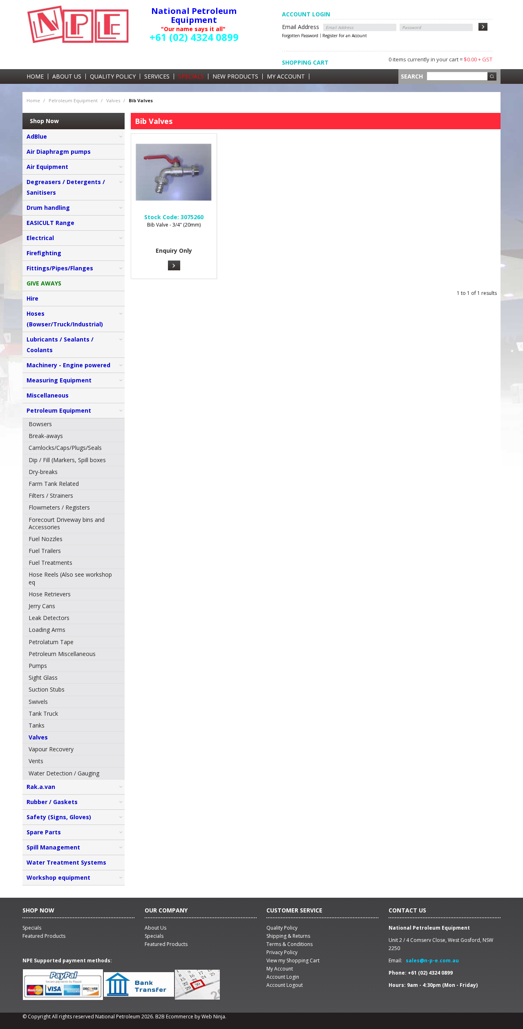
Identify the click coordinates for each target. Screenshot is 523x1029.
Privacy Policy (281, 952)
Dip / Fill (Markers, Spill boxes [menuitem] (67, 460)
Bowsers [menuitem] (40, 424)
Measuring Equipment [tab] (59, 380)
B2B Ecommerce (174, 1016)
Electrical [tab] (40, 238)
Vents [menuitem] (36, 761)
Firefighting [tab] (44, 253)
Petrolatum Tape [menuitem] (51, 642)
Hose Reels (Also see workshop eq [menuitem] (70, 578)
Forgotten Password (300, 36)
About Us (66, 76)
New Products (235, 76)
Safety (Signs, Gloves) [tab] (59, 817)
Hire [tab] (32, 298)
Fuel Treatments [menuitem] (50, 562)
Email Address (300, 27)
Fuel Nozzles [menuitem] (46, 539)
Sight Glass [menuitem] (43, 677)
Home (35, 76)
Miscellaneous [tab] (48, 395)
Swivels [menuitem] (38, 701)
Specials (191, 76)
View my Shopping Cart (293, 960)
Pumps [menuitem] (38, 666)
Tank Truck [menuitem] (43, 713)
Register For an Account (344, 36)
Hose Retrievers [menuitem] (50, 594)
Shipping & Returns (288, 935)
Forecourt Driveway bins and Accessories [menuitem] (67, 523)
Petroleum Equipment (73, 100)
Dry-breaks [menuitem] (43, 472)
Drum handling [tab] (48, 207)
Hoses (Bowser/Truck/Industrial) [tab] (65, 319)
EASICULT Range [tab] (50, 223)
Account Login (282, 976)
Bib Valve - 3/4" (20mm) (174, 224)
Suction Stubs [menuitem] (47, 689)
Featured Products (166, 944)
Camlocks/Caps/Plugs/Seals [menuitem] (65, 448)
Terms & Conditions (289, 944)
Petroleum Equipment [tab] (59, 410)
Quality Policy (113, 76)
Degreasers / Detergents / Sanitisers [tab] (66, 187)
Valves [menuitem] (38, 737)
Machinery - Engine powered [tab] (68, 365)
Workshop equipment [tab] (58, 877)
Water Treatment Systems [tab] (66, 862)
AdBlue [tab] (37, 136)
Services (157, 76)
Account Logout (284, 985)
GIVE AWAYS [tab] (44, 283)
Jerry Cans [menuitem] (42, 606)
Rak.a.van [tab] (41, 787)
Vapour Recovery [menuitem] (51, 749)
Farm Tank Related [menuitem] (54, 484)
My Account (286, 76)
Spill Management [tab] (53, 847)
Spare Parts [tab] (44, 832)
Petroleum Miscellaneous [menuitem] (62, 654)
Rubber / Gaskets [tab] (52, 802)
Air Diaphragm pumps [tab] (59, 151)
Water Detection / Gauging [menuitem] (64, 773)
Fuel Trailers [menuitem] (45, 551)
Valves (113, 100)
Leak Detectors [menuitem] (49, 618)
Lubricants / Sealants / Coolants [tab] (60, 344)
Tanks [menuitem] (37, 725)
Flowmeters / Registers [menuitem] (59, 507)
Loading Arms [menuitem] (47, 630)
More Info (174, 265)
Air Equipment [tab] (47, 167)
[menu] (73, 599)
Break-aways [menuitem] (46, 436)
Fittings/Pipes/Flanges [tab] (60, 268)
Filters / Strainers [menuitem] (51, 495)
